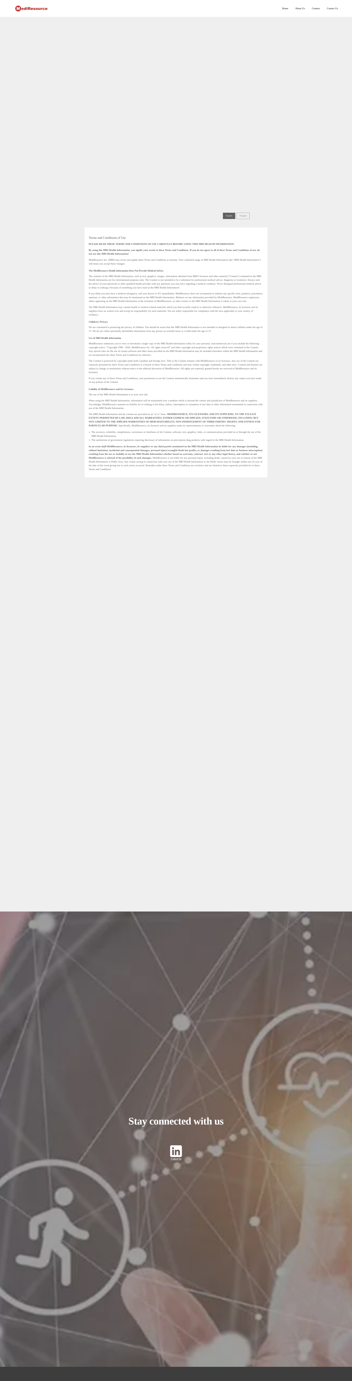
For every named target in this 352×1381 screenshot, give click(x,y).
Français (243, 216)
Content (316, 8)
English (229, 216)
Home (285, 8)
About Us (300, 8)
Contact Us (332, 8)
